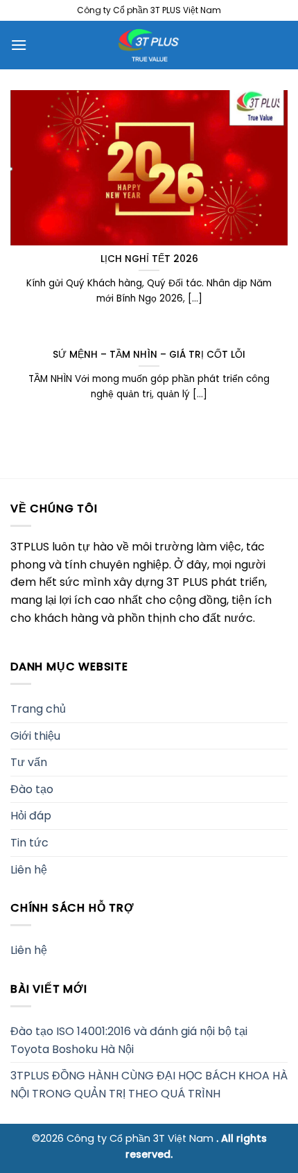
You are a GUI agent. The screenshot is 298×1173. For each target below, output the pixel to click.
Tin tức (29, 843)
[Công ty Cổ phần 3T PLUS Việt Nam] (149, 45)
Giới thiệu (35, 736)
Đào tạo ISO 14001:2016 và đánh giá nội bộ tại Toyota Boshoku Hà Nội (128, 1040)
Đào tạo (31, 789)
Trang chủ (38, 709)
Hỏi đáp (30, 816)
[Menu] (18, 45)
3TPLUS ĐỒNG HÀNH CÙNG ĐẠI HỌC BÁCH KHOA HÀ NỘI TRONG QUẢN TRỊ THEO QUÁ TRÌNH (149, 1085)
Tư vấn (28, 762)
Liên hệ (28, 870)
